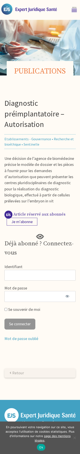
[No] (74, 438)
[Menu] (74, 9)
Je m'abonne (22, 221)
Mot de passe (15, 288)
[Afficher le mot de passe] (67, 296)
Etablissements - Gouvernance (27, 139)
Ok (41, 447)
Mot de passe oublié (21, 338)
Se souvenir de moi (23, 309)
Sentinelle (31, 144)
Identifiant (13, 266)
